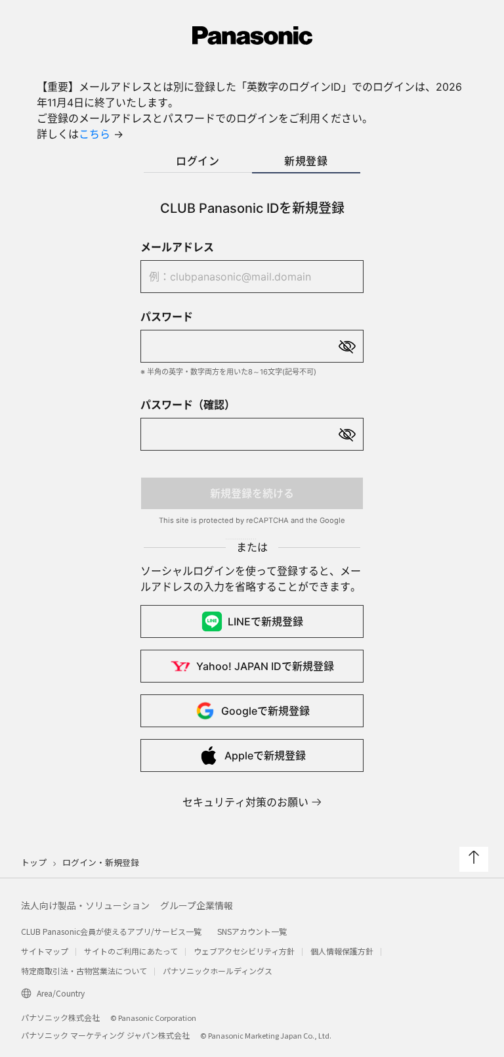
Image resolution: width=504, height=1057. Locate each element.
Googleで (265, 710)
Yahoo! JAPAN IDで (265, 666)
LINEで (265, 621)
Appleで (265, 755)
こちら (94, 134)
